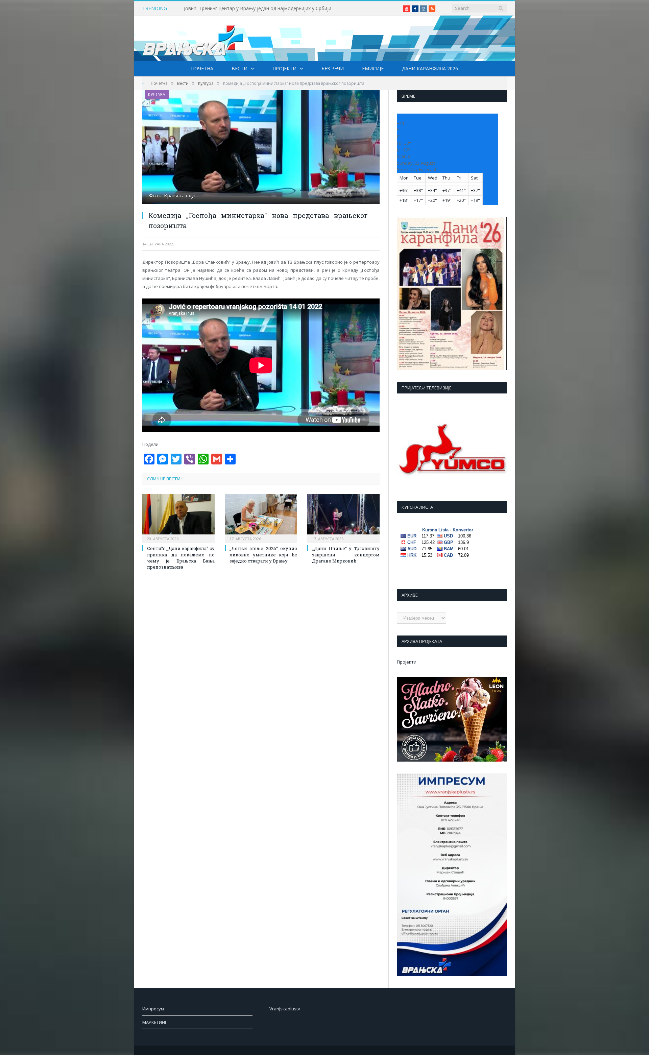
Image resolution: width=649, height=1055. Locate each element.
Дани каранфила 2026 (430, 68)
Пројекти (284, 68)
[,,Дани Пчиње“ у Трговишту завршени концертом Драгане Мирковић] (343, 517)
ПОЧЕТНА (202, 68)
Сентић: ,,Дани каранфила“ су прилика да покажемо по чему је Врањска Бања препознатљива (181, 557)
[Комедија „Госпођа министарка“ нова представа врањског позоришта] (261, 148)
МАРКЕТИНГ (154, 1022)
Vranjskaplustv (284, 1009)
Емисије (373, 68)
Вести (239, 68)
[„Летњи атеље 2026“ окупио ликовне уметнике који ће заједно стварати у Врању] (261, 517)
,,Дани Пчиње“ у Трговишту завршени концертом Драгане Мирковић (346, 554)
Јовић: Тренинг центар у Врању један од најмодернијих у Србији (257, 8)
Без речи (332, 68)
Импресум (153, 1009)
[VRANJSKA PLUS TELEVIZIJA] (193, 38)
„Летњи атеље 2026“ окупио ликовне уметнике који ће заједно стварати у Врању (263, 554)
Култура (156, 94)
